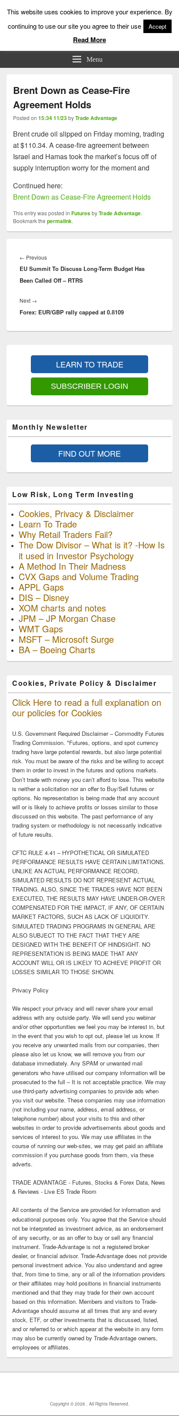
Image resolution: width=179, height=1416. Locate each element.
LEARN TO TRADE (89, 364)
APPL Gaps (41, 587)
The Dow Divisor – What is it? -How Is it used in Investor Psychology (92, 549)
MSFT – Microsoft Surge (66, 639)
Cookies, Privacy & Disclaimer (76, 513)
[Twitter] (91, 1386)
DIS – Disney (44, 597)
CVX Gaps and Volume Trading (79, 576)
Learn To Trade (48, 524)
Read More (89, 39)
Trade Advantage (96, 118)
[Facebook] (72, 1386)
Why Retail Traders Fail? (66, 534)
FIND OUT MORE (89, 453)
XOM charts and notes (62, 607)
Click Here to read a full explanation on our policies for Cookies (86, 707)
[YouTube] (110, 1386)
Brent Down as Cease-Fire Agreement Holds (82, 197)
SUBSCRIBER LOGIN (89, 386)
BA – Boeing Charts (57, 649)
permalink (59, 221)
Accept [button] (157, 26)
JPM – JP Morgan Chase (67, 618)
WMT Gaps (41, 628)
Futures (80, 213)
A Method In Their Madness (72, 566)
